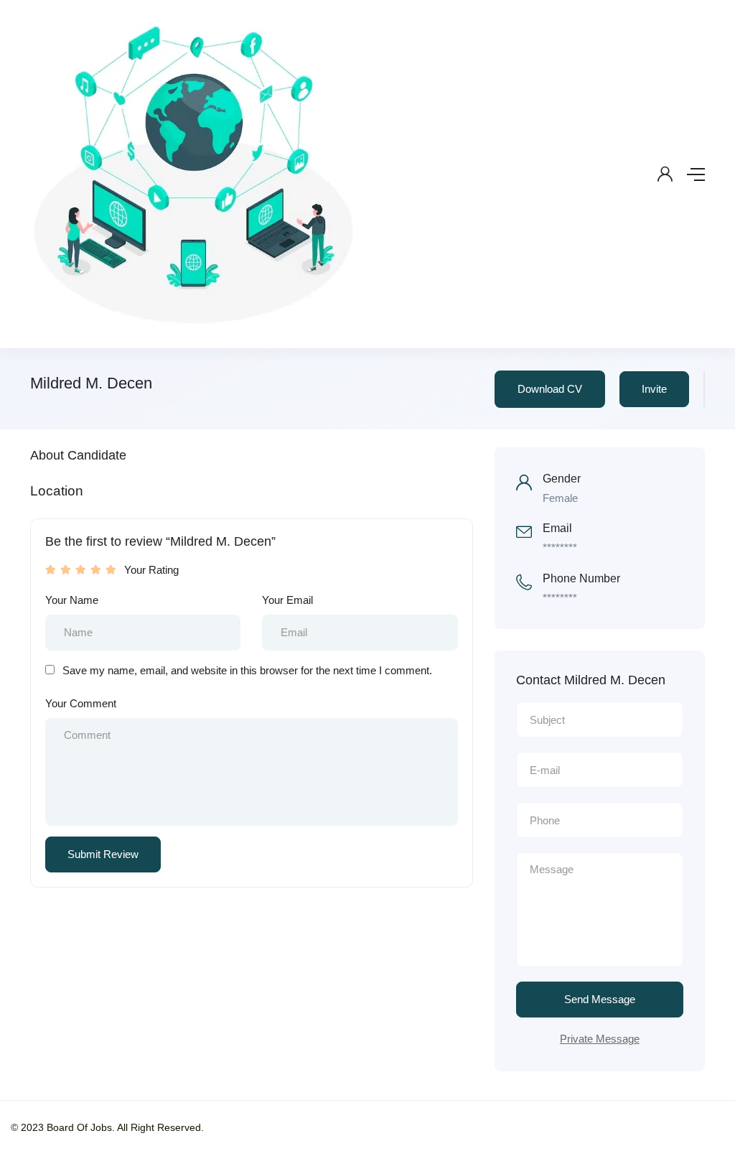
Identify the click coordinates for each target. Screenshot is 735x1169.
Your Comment (80, 703)
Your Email (287, 600)
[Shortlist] (704, 389)
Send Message (599, 999)
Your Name (71, 600)
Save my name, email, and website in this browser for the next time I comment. (247, 670)
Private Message (600, 1039)
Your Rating (151, 570)
